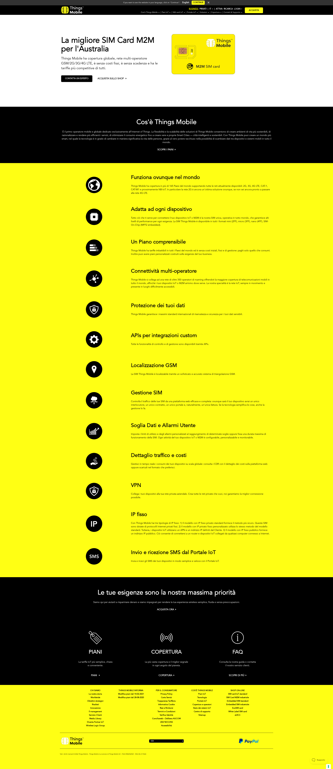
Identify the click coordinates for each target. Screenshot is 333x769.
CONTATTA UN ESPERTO (76, 79)
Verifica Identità (166, 715)
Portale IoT (191, 12)
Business (193, 9)
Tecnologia (202, 698)
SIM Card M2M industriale (237, 698)
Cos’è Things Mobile (149, 12)
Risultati (95, 705)
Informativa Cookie (166, 705)
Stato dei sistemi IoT (202, 708)
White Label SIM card (237, 712)
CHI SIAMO (95, 691)
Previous (4, 58)
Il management (95, 712)
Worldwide (95, 698)
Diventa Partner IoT (95, 722)
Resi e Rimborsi (166, 708)
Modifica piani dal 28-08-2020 (131, 698)
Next (332, 58)
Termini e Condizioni (166, 712)
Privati (203, 9)
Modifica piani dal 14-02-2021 (131, 694)
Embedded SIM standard (237, 701)
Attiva (219, 9)
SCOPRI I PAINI (165, 149)
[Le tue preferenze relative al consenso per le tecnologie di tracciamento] (328, 766)
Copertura (215, 12)
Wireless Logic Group (95, 726)
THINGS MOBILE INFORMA (131, 691)
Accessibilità (166, 726)
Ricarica (228, 9)
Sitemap (202, 715)
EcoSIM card (237, 708)
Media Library (95, 719)
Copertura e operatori (202, 705)
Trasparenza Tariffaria (166, 701)
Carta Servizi (166, 698)
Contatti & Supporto (232, 12)
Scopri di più (236, 675)
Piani (94, 675)
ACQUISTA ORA (165, 609)
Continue (198, 3)
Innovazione (95, 708)
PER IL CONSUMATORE (166, 691)
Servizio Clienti (95, 715)
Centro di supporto (202, 712)
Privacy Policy (166, 694)
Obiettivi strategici (95, 701)
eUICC (238, 715)
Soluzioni (204, 12)
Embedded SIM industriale (237, 705)
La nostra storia (95, 694)
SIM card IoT (178, 12)
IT (210, 9)
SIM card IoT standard (237, 694)
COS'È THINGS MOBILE (202, 691)
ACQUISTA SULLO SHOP (111, 78)
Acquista (254, 10)
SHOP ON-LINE (238, 691)
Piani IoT (165, 12)
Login (237, 9)
